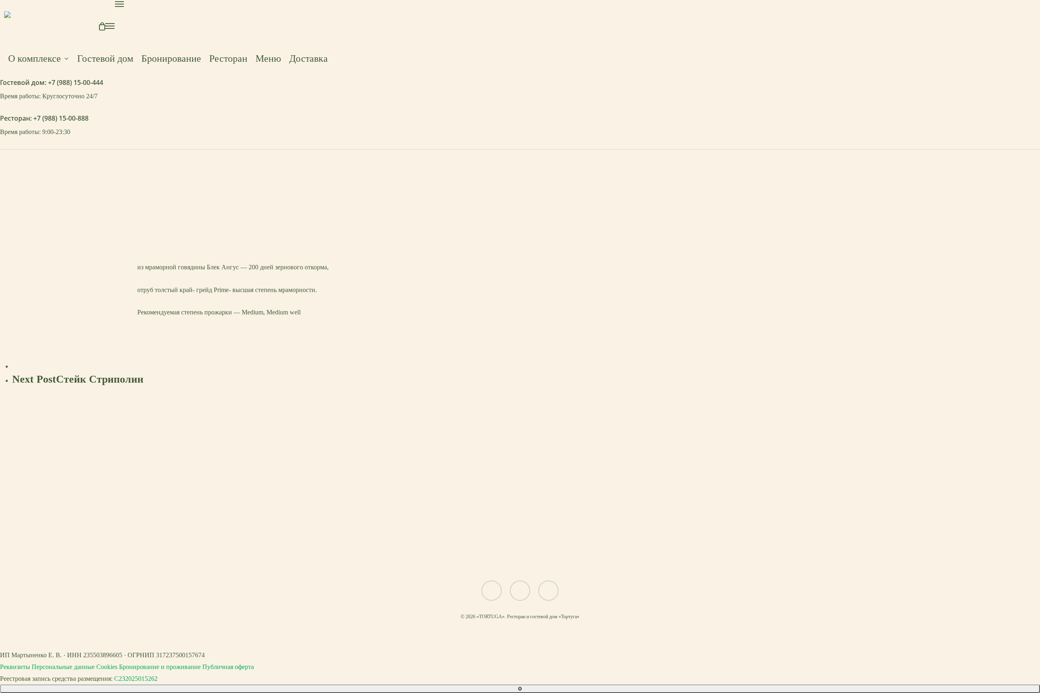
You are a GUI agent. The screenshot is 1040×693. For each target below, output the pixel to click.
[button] (520, 539)
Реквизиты (15, 666)
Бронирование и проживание (160, 666)
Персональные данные (63, 666)
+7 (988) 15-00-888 (61, 118)
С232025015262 (136, 678)
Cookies (106, 666)
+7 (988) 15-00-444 (75, 82)
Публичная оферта (228, 666)
